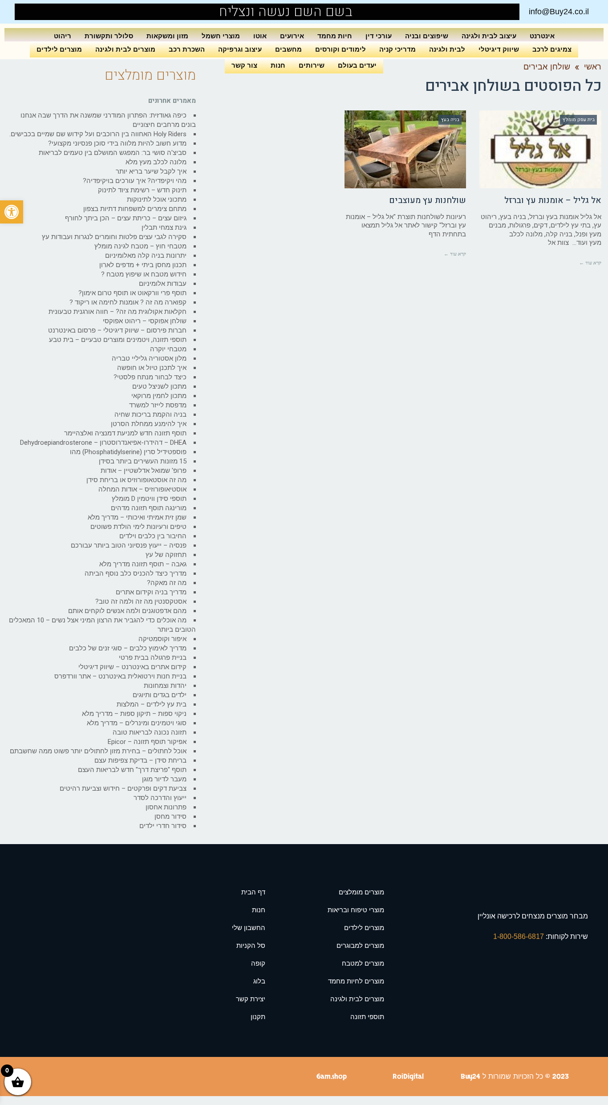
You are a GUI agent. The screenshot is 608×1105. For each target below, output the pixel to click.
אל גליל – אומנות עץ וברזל (552, 200)
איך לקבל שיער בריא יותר (151, 171)
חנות (278, 65)
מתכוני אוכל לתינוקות (156, 199)
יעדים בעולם (357, 65)
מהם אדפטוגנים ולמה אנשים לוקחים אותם (127, 611)
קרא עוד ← (590, 262)
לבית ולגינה (447, 49)
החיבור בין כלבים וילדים (152, 536)
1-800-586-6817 (519, 936)
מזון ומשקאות (167, 36)
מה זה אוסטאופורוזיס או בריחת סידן (136, 480)
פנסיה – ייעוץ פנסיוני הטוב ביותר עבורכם (128, 545)
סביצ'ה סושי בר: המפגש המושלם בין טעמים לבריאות (112, 153)
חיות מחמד (334, 36)
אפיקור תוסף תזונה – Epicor (147, 742)
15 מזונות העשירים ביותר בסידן (142, 461)
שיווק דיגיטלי (498, 49)
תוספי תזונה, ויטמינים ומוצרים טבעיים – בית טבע (117, 340)
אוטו (260, 36)
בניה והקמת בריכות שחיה (150, 414)
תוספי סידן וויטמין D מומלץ (149, 499)
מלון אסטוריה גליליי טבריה (149, 358)
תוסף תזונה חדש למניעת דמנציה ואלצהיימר (125, 433)
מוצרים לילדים (59, 49)
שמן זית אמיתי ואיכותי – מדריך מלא (137, 517)
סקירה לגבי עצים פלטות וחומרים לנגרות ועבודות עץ (114, 237)
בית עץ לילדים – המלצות (151, 704)
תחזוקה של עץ (166, 555)
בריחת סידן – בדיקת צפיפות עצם (140, 760)
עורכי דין (378, 36)
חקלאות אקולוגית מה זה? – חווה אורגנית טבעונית (117, 312)
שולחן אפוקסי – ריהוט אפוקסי (144, 321)
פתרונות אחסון (166, 807)
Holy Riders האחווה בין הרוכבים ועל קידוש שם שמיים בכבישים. (97, 134)
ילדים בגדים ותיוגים (159, 695)
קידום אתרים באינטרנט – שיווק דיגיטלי (132, 667)
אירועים (292, 36)
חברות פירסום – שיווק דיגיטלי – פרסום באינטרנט (117, 330)
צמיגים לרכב (552, 49)
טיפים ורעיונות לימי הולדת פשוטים (138, 527)
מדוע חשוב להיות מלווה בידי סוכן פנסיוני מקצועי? (117, 143)
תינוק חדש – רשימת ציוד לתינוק (142, 190)
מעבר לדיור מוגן (164, 779)
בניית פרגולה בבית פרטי (152, 658)
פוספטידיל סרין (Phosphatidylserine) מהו (128, 452)
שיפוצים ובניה (426, 36)
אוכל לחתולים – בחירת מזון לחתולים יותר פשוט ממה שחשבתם (98, 751)
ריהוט (62, 36)
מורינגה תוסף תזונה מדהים (148, 508)
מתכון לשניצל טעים (159, 386)
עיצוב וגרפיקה (240, 49)
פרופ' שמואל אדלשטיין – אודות (143, 471)
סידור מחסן (170, 816)
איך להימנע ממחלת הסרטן (148, 424)
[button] (11, 211)
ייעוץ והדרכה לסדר (160, 798)
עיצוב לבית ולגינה (489, 36)
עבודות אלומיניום (162, 284)
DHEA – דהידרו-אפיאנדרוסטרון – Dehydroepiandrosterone (103, 443)
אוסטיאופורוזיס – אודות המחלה (142, 489)
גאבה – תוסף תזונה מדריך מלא (142, 564)
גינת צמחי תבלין (164, 227)
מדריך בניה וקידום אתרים (151, 592)
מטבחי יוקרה (168, 349)
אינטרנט (542, 36)
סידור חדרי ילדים (162, 826)
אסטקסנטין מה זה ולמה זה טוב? (140, 601)
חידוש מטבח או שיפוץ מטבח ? (143, 274)
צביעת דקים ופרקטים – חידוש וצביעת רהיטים (123, 788)
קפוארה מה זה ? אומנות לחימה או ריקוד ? (127, 302)
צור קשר (244, 65)
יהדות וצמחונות (165, 686)
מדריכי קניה (397, 49)
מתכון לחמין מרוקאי (158, 396)
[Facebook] (42, 12)
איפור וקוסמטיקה (162, 639)
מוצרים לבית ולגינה (125, 49)
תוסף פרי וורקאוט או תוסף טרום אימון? (132, 293)
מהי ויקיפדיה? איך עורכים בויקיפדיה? (134, 181)
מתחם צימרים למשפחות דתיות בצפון (134, 209)
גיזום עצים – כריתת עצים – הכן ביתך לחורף (125, 218)
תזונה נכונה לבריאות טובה (149, 732)
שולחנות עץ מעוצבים (427, 200)
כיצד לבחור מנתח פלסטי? (149, 377)
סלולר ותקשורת (109, 36)
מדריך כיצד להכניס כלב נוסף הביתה (135, 573)
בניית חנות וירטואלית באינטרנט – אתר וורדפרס (120, 676)
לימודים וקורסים (340, 49)
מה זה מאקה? (166, 583)
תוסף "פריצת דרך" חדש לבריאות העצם (132, 770)
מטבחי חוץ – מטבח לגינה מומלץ (140, 246)
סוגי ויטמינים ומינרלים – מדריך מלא (136, 723)
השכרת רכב (187, 49)
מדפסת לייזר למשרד (157, 405)
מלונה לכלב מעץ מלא (156, 162)
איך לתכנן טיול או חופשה (151, 368)
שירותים (311, 65)
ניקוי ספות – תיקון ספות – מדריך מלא (134, 714)
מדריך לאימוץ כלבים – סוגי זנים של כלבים (127, 648)
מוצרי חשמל (221, 36)
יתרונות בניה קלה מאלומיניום (145, 256)
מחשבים (288, 49)
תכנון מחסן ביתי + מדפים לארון (142, 265)
